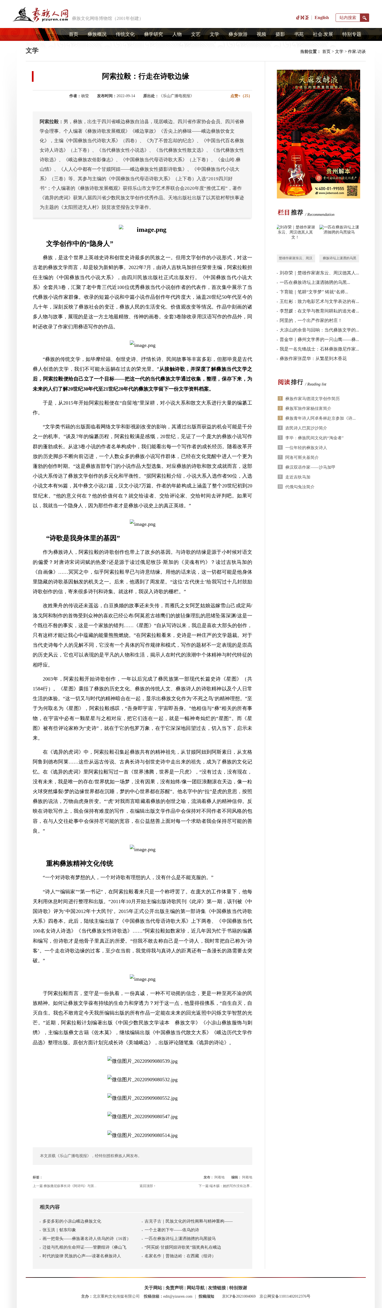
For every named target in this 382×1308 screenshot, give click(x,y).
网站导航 (196, 1287)
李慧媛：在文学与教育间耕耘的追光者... (319, 311)
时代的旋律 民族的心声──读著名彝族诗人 (82, 1256)
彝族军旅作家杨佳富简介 (308, 408)
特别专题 (351, 34)
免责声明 (174, 1287)
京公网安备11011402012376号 (285, 1296)
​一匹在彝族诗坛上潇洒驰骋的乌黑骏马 (180, 1238)
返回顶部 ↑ (147, 1186)
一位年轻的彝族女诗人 (306, 447)
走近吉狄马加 (297, 477)
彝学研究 (153, 34)
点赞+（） (241, 96)
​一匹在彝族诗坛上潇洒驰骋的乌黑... (315, 282)
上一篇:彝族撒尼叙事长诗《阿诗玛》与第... (64, 1186)
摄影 (280, 34)
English (322, 17)
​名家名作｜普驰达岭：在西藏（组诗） (180, 1256)
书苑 (299, 34)
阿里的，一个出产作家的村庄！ (311, 320)
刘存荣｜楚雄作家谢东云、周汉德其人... (319, 272)
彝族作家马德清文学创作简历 (312, 398)
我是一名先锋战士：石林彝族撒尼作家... (319, 349)
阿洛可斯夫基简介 (302, 457)
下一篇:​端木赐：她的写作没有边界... (225, 1186)
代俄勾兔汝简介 (300, 487)
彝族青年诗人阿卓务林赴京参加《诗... (320, 418)
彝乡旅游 (237, 34)
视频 (261, 34)
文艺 (196, 34)
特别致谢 (238, 1287)
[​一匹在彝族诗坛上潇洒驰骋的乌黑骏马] (339, 239)
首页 (73, 34)
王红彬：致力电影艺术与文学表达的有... (319, 301)
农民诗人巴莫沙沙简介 (306, 428)
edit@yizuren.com (177, 1296)
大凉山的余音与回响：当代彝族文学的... (319, 330)
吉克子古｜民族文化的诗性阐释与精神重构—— (189, 1221)
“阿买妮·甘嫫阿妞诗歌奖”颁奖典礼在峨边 (183, 1247)
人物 (177, 34)
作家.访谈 (357, 51)
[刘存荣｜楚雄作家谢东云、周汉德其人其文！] (295, 239)
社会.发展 (323, 34)
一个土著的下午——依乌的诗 (172, 1230)
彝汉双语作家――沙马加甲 (310, 467)
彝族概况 (97, 34)
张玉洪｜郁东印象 (59, 1230)
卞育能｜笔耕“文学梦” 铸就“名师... (314, 291)
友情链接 (217, 1287)
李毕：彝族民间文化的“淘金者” (314, 438)
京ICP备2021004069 (239, 1296)
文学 (214, 34)
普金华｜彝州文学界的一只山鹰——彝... (319, 339)
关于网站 (153, 1287)
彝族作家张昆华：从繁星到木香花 (313, 358)
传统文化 (125, 34)
